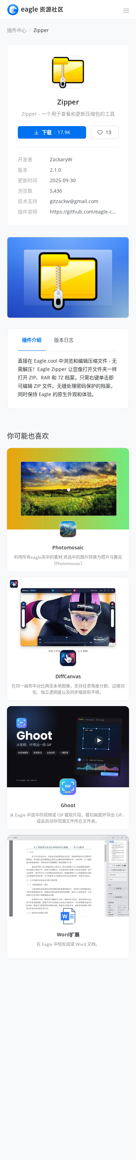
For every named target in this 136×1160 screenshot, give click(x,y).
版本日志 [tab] (64, 340)
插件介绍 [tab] (31, 340)
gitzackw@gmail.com (74, 201)
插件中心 (17, 30)
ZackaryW (61, 159)
